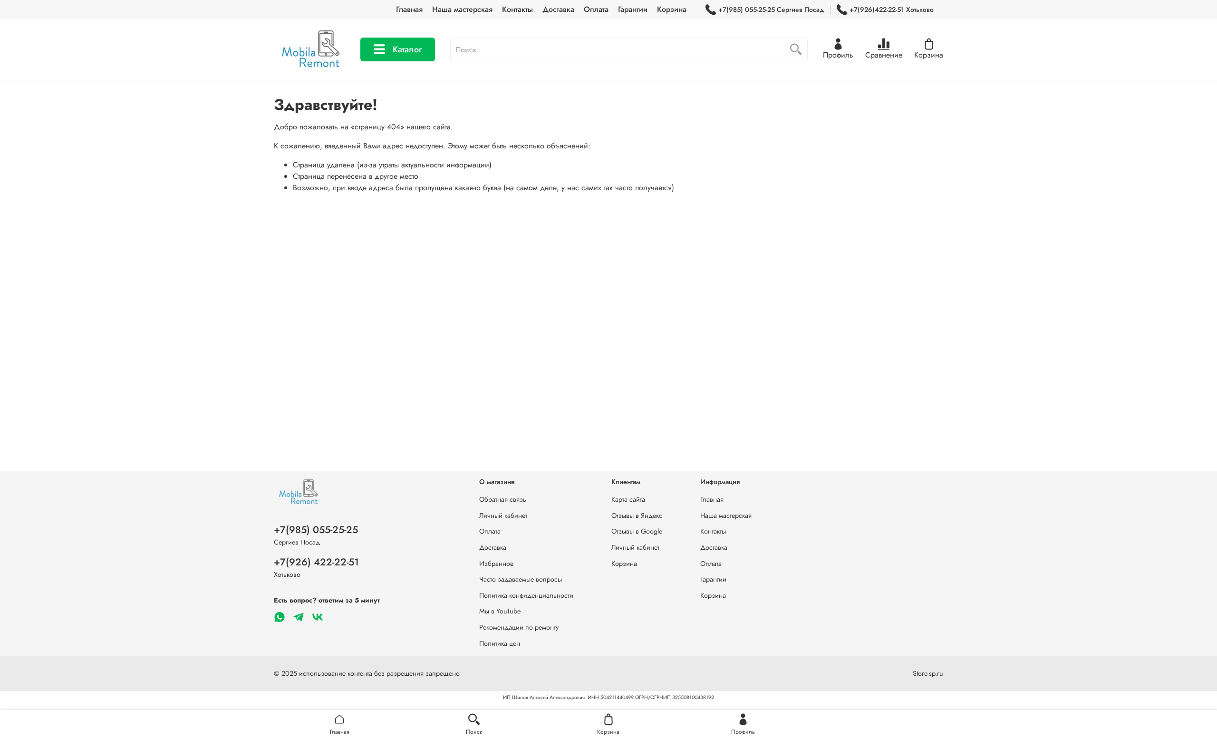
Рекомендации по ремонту (519, 627)
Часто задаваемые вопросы (520, 579)
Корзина (671, 9)
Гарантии (632, 9)
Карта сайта (628, 499)
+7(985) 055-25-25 (316, 530)
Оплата (596, 9)
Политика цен (499, 643)
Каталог (407, 49)
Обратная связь (502, 499)
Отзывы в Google (636, 531)
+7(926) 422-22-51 (316, 562)
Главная (409, 9)
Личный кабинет (503, 515)
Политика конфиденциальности (526, 595)
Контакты (517, 9)
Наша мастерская (462, 9)
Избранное (496, 563)
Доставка (558, 9)
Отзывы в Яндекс (636, 515)
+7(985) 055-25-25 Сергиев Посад (771, 9)
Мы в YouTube (500, 611)
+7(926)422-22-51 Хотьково (892, 9)
